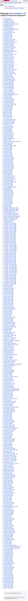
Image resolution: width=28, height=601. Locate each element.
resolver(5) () (8, 430)
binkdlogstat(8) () (10, 51)
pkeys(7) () (8, 394)
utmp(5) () (8, 553)
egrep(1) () (8, 127)
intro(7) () (8, 202)
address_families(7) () (11, 24)
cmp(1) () (7, 90)
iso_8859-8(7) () (9, 261)
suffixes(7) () (8, 490)
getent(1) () (8, 159)
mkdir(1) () (8, 346)
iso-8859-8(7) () (9, 241)
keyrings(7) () (9, 288)
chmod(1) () (8, 84)
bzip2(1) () (8, 68)
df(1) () (7, 114)
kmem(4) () (8, 289)
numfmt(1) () (8, 380)
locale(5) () (8, 320)
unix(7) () (7, 537)
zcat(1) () (7, 573)
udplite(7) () (8, 528)
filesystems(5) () (9, 145)
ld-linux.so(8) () (9, 308)
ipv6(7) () (7, 221)
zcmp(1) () (8, 574)
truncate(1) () (9, 519)
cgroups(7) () (8, 78)
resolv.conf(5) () (9, 429)
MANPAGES (6, 0)
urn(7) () (7, 544)
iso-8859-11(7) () (9, 225)
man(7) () (8, 336)
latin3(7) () (8, 297)
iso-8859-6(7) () (9, 238)
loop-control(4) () (9, 326)
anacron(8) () (9, 28)
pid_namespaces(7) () (11, 390)
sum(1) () (7, 491)
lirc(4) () (7, 314)
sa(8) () (7, 443)
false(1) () (8, 137)
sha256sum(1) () (9, 458)
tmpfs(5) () (8, 513)
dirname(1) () (9, 122)
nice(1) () (7, 367)
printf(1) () (8, 404)
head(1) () (8, 173)
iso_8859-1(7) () (9, 244)
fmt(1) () (7, 148)
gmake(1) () (8, 162)
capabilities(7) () (9, 73)
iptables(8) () (8, 220)
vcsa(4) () (8, 557)
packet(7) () (8, 385)
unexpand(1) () (9, 531)
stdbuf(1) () (8, 487)
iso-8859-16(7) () (9, 231)
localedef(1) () (9, 324)
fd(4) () (7, 140)
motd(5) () (8, 351)
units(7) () (8, 535)
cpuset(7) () (8, 102)
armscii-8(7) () (9, 32)
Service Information (9, 6)
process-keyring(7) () (10, 407)
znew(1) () (8, 588)
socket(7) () (8, 477)
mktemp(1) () (9, 350)
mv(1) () (7, 358)
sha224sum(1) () (9, 456)
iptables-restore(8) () (10, 217)
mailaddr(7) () (9, 332)
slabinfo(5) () (9, 470)
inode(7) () (8, 191)
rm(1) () (7, 433)
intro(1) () (8, 195)
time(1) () (8, 508)
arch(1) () (8, 31)
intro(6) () (8, 201)
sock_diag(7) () (9, 476)
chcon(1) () (8, 82)
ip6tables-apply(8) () (10, 208)
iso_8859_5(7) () (9, 278)
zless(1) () (8, 585)
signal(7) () (8, 469)
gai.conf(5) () (9, 158)
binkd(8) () (8, 50)
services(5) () (8, 452)
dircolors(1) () (9, 120)
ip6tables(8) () (9, 212)
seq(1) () (7, 451)
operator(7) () (9, 383)
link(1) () (7, 313)
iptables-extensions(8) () (11, 216)
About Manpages (12, 2)
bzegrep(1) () (8, 62)
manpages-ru (16, 8)
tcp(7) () (7, 499)
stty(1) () (7, 488)
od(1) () (7, 382)
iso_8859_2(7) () (9, 274)
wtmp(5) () (8, 568)
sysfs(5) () (8, 495)
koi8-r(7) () (8, 290)
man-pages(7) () (9, 335)
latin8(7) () (8, 304)
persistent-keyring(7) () (11, 389)
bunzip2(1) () (8, 57)
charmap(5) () (9, 79)
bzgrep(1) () (8, 67)
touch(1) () (8, 514)
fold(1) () (7, 149)
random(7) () (8, 422)
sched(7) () (8, 444)
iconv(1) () (8, 185)
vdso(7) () (8, 560)
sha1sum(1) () (9, 455)
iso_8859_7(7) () (9, 281)
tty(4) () (7, 523)
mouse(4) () (8, 353)
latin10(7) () (8, 295)
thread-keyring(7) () (10, 506)
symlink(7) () (8, 492)
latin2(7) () (8, 296)
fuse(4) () (8, 155)
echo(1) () (8, 126)
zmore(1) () (8, 586)
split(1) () (7, 480)
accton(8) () (8, 21)
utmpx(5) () (8, 555)
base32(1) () (8, 44)
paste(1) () (8, 386)
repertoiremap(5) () (10, 427)
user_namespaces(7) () (11, 548)
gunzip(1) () (8, 167)
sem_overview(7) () (10, 449)
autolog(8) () (8, 40)
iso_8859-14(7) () (10, 249)
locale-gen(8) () (9, 317)
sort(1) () (7, 479)
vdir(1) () (7, 559)
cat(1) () (7, 75)
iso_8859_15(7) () (10, 271)
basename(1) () (9, 47)
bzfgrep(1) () (8, 65)
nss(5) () (7, 375)
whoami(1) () (8, 567)
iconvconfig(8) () (9, 187)
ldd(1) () (7, 311)
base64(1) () (8, 46)
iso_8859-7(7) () (9, 260)
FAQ (20, 2)
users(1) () (8, 549)
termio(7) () (8, 503)
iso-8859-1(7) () (9, 223)
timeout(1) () (8, 510)
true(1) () (7, 517)
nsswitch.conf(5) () (10, 376)
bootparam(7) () (9, 54)
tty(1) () (7, 521)
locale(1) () (8, 318)
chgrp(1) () (8, 83)
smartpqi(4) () (9, 474)
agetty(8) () (8, 25)
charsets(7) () (9, 80)
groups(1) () (8, 166)
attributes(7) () (9, 39)
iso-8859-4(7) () (9, 235)
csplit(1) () (8, 107)
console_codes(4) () (10, 94)
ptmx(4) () (8, 412)
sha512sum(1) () (9, 461)
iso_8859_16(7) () (10, 272)
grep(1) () (8, 163)
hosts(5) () (8, 180)
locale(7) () (8, 321)
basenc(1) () (8, 49)
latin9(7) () (8, 306)
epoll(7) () (8, 131)
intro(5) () (8, 199)
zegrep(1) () (8, 578)
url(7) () (7, 542)
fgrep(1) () (8, 143)
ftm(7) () (7, 152)
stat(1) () (7, 485)
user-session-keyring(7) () (12, 546)
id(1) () (7, 188)
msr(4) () (7, 355)
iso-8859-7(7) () (9, 239)
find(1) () (7, 147)
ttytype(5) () (8, 526)
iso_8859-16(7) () (10, 252)
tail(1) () (7, 498)
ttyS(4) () (7, 524)
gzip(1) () (7, 170)
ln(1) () (7, 315)
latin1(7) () (8, 293)
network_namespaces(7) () (12, 364)
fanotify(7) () (8, 138)
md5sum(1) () (9, 339)
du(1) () (7, 125)
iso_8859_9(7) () (9, 284)
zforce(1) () (8, 582)
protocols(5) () (9, 409)
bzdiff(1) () (8, 61)
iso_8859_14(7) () (10, 270)
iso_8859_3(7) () (9, 275)
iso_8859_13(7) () (10, 268)
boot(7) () (8, 53)
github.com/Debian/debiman (18, 597)
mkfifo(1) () (8, 347)
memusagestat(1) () (10, 344)
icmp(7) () (8, 184)
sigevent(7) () (9, 467)
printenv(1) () (8, 402)
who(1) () (7, 566)
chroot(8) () (8, 87)
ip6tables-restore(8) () (11, 209)
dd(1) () (7, 111)
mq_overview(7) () (10, 354)
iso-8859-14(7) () (9, 228)
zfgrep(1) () (8, 581)
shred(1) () (8, 465)
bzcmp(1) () (8, 60)
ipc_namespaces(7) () (11, 213)
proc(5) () (8, 405)
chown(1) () (8, 86)
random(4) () (8, 420)
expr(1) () (7, 134)
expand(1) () (8, 133)
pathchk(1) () (8, 387)
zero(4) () (7, 579)
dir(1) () (7, 118)
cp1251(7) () (8, 98)
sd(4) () (7, 445)
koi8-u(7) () (8, 292)
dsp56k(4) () (8, 123)
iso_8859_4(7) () (9, 277)
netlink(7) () (8, 362)
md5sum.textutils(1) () (11, 340)
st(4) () (7, 484)
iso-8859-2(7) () (9, 232)
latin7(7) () (8, 303)
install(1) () (8, 194)
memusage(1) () (9, 343)
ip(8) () (7, 206)
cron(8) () (8, 105)
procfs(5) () (8, 408)
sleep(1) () (8, 472)
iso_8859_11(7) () (10, 267)
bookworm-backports (9, 8)
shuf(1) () (8, 466)
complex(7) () (9, 93)
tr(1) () (7, 516)
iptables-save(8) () (10, 219)
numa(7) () (8, 379)
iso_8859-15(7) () (10, 250)
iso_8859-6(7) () (9, 259)
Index (5, 2)
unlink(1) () (8, 538)
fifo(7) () (7, 144)
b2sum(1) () (8, 43)
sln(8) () (7, 473)
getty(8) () (8, 160)
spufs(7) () (8, 483)
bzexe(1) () (8, 64)
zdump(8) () (8, 577)
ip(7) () (7, 205)
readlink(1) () (8, 425)
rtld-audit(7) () (9, 438)
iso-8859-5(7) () (9, 237)
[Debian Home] (2, 3)
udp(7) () (7, 527)
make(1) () (8, 333)
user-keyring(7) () (10, 545)
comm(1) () (8, 91)
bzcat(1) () (8, 58)
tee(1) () (7, 501)
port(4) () (7, 397)
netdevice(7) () (9, 361)
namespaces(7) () (10, 360)
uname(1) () (8, 530)
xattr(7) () (8, 570)
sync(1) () (8, 494)
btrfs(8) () (8, 55)
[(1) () (7, 18)
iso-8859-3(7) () (9, 234)
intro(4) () (8, 198)
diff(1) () (7, 115)
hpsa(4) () (8, 183)
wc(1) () (7, 564)
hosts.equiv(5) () (9, 181)
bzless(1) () (8, 71)
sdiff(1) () (8, 447)
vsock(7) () (8, 562)
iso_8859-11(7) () (10, 246)
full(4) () (7, 154)
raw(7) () (7, 423)
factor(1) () (8, 136)
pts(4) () (7, 414)
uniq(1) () (8, 534)
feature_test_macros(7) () (12, 141)
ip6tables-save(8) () (10, 210)
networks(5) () (9, 365)
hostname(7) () (9, 179)
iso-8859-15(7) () (9, 230)
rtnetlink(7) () (8, 440)
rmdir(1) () (8, 434)
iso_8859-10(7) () (10, 245)
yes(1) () (7, 571)
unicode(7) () (8, 532)
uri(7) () (7, 541)
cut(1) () (7, 108)
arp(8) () (7, 35)
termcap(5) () (9, 502)
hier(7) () (7, 174)
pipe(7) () (7, 393)
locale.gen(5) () (9, 322)
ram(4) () (7, 419)
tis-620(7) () (8, 512)
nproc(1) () (8, 372)
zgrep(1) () (8, 584)
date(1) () (8, 109)
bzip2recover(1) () (10, 69)
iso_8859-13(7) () (10, 248)
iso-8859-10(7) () (9, 224)
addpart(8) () (8, 22)
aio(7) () (7, 26)
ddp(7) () (7, 112)
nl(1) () (7, 368)
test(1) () (7, 505)
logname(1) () (9, 325)
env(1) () (7, 130)
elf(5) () (7, 129)
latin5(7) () (8, 300)
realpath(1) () (9, 426)
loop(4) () (8, 328)
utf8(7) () (7, 552)
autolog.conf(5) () (10, 42)
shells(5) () (8, 462)
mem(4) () (8, 342)
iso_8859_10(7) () (10, 266)
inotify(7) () (8, 192)
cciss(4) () (8, 76)
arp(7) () (7, 33)
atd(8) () (7, 37)
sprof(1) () (8, 481)
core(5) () (7, 95)
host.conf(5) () (9, 176)
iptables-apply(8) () (10, 214)
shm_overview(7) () (10, 463)
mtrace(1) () (8, 357)
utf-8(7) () (8, 550)
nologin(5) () (8, 371)
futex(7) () (8, 156)
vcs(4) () (7, 556)
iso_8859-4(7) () (9, 256)
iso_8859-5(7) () (9, 257)
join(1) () (7, 286)
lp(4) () (7, 329)
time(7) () (8, 509)
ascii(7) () (8, 36)
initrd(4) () (8, 190)
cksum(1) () (8, 89)
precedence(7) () (9, 401)
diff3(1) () (8, 116)
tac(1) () (7, 497)
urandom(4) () (9, 539)
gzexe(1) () (8, 169)
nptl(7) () (7, 373)
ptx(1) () (7, 415)
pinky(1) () (8, 391)
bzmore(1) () (8, 72)
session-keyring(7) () (10, 454)
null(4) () (7, 378)
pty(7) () (7, 416)
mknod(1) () (8, 349)
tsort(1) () (8, 520)
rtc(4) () (7, 437)
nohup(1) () (8, 369)
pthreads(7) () (9, 411)
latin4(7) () (8, 299)
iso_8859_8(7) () (9, 282)
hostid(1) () (8, 177)
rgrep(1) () (8, 432)
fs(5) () (7, 151)
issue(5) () (8, 285)
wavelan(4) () (9, 563)
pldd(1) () (8, 396)
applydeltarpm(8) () (10, 29)
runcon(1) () (8, 441)
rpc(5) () (7, 436)
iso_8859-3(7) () (9, 255)
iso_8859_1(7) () (9, 264)
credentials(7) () (9, 104)
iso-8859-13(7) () (9, 227)
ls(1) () (7, 331)
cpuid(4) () (8, 101)
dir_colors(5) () (9, 119)
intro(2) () (8, 196)
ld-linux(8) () (8, 307)
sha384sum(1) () (9, 459)
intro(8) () (8, 203)
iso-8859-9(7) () (9, 242)
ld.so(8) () (8, 310)
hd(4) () (7, 172)
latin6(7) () (8, 302)
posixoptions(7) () (10, 398)
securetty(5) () (9, 448)
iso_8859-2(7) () (9, 253)
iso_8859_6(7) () (9, 279)
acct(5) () (7, 19)
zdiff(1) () (8, 575)
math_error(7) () (9, 337)
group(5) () (8, 165)
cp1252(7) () (8, 100)
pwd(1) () (7, 418)
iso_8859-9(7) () (9, 263)
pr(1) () (7, 400)
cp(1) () (7, 97)
